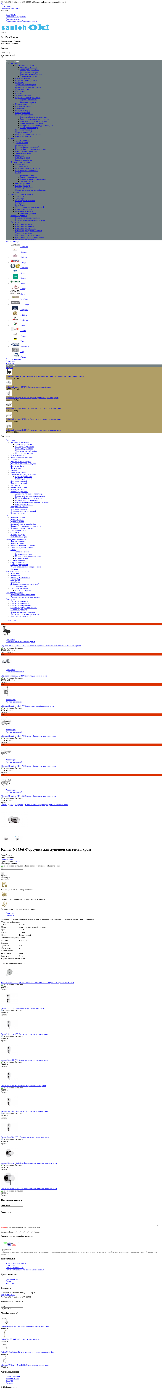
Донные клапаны (22, 164)
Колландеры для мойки (29, 70)
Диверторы (19, 199)
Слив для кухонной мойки (31, 74)
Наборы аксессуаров (23, 110)
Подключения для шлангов (26, 151)
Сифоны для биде (22, 186)
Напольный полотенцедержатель (33, 121)
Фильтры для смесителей (25, 239)
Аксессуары (15, 63)
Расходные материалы (24, 211)
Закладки (9, 1381)
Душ (12, 138)
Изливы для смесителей (25, 201)
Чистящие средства (28, 214)
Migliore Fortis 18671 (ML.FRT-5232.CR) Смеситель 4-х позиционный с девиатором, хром (37, 983)
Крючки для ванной (23, 106)
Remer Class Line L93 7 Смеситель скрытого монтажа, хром (25, 1137)
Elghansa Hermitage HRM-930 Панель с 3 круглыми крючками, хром (33, 430)
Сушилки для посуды (28, 76)
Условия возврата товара (16, 1263)
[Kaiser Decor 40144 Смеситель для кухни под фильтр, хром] (5, 1324)
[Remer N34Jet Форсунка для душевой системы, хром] (14, 832)
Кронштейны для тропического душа (30, 149)
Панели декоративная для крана (33, 179)
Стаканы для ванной (23, 132)
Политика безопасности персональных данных (25, 1270)
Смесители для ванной (24, 226)
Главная (4, 805)
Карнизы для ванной (28, 100)
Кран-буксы (20, 205)
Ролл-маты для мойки (29, 72)
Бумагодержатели (22, 78)
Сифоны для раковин (24, 188)
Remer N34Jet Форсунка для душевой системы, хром (46, 805)
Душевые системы (22, 141)
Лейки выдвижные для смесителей (29, 207)
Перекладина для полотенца (31, 123)
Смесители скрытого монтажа (27, 235)
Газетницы (19, 83)
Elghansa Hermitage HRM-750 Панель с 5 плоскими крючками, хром (33, 419)
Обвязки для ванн (22, 183)
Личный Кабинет (13, 1376)
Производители (12, 1279)
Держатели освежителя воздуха (28, 87)
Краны (18, 173)
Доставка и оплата (29, 21)
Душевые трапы (21, 166)
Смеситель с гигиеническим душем (29, 237)
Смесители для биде (23, 233)
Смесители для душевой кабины (28, 231)
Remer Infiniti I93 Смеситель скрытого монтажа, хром (22, 1008)
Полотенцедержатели (24, 115)
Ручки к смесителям (23, 209)
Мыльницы (20, 108)
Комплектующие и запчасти (22, 194)
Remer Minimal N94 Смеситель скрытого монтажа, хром (23, 1086)
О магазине (10, 1265)
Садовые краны (26, 181)
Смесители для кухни (24, 224)
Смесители (15, 222)
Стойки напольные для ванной (28, 134)
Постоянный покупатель (16, 17)
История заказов (12, 1379)
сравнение (5, 880)
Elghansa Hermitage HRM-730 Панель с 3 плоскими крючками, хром (33, 408)
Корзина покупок (13, 19)
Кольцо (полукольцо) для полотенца (35, 119)
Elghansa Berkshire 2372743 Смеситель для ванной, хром (28, 387)
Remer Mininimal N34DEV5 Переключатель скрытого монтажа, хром (29, 1189)
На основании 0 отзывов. (34, 866)
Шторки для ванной (28, 102)
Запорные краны (27, 175)
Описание (10, 913)
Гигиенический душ (23, 160)
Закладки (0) (11, 15)
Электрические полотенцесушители (30, 220)
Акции (8, 1281)
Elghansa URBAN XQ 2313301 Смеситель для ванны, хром (25, 1365)
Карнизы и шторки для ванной (27, 98)
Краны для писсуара (28, 177)
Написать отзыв (53, 866)
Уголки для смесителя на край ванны (30, 190)
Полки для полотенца (29, 128)
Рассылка (9, 1383)
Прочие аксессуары (23, 136)
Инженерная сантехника (21, 162)
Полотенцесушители (19, 216)
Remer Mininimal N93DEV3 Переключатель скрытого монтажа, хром (29, 1163)
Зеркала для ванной (23, 95)
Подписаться (6, 1309)
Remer (16, 862)
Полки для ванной (22, 113)
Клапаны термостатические (26, 171)
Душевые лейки (21, 143)
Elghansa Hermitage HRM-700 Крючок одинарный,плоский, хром (32, 398)
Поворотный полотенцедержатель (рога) (36, 126)
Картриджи (20, 203)
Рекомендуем (11, 620)
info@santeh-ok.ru (8, 1295)
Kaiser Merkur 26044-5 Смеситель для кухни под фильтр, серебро (27, 1352)
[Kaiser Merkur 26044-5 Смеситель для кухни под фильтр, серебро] (5, 1350)
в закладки (5, 878)
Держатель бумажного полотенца (33, 117)
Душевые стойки (22, 145)
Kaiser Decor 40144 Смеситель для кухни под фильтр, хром (25, 1326)
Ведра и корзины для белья (26, 80)
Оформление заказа (14, 21)
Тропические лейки (23, 153)
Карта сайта (10, 1283)
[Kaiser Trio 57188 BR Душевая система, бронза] (5, 1337)
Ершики (18, 93)
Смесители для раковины (25, 229)
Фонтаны (19, 192)
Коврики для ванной (23, 104)
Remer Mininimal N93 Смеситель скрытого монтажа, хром (24, 1034)
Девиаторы (19, 196)
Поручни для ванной (23, 130)
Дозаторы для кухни (28, 68)
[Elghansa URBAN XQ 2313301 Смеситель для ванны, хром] (5, 1363)
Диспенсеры (20, 91)
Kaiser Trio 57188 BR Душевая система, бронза (20, 1339)
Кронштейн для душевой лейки (28, 147)
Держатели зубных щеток (25, 85)
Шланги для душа (22, 158)
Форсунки (19, 156)
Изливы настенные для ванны (27, 168)
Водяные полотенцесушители (27, 218)
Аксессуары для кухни (24, 65)
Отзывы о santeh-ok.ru (15, 1268)
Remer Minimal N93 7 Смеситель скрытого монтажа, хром (24, 1060)
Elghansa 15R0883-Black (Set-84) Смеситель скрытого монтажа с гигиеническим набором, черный (46, 376)
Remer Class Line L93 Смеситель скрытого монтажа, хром (24, 1111)
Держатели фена (22, 89)
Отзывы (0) (10, 915)
